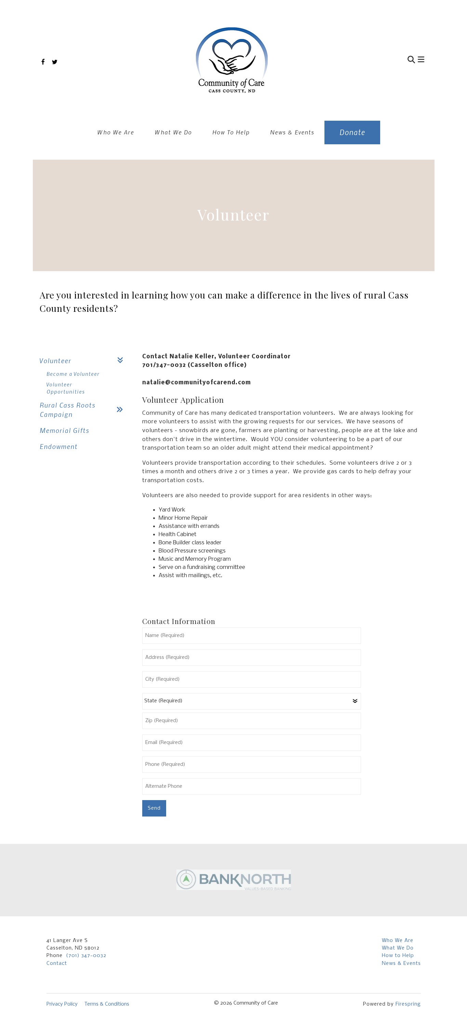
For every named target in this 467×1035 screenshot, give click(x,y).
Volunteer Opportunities (65, 388)
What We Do (173, 132)
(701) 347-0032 (86, 955)
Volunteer (55, 360)
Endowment (59, 446)
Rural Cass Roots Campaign (67, 410)
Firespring (408, 1004)
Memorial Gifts (64, 430)
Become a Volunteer (72, 373)
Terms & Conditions (106, 1004)
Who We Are (115, 132)
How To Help (231, 132)
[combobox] (378, 60)
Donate (352, 132)
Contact (56, 963)
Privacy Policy (62, 1004)
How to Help (398, 955)
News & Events (292, 132)
